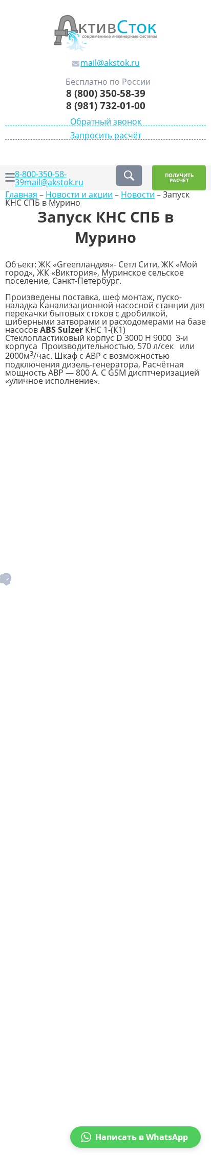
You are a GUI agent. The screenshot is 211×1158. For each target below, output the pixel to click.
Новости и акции (79, 194)
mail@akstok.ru (53, 182)
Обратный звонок (105, 121)
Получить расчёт (179, 178)
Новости (138, 194)
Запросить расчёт (105, 135)
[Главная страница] (105, 32)
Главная (21, 194)
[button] (135, 1137)
